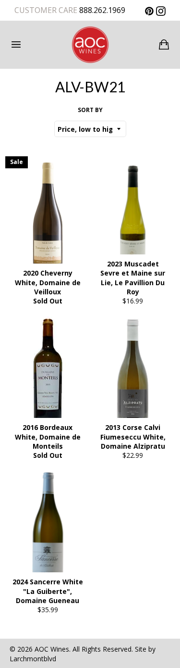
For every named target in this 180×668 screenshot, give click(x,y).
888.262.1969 (101, 10)
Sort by (90, 110)
